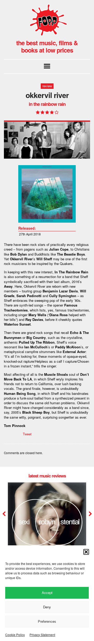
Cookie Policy (15, 634)
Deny (47, 606)
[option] (47, 526)
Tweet (27, 433)
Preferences (47, 621)
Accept (47, 592)
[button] (86, 552)
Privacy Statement (42, 634)
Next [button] (89, 514)
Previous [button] (4, 514)
